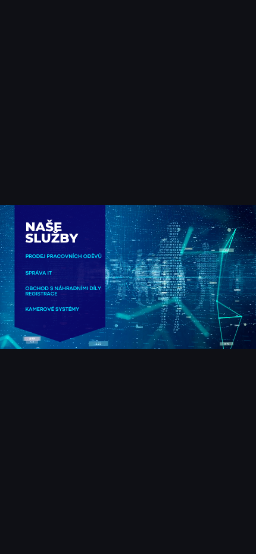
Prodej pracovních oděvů (64, 256)
